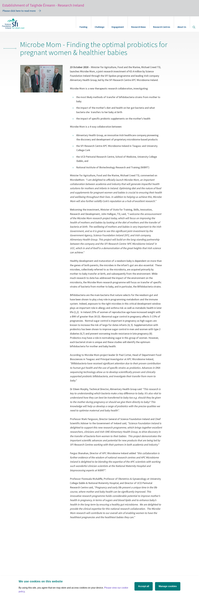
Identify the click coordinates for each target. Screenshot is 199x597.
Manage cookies (168, 586)
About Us (181, 27)
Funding (83, 27)
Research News (138, 27)
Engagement (118, 27)
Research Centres (161, 27)
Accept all (143, 586)
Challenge (99, 27)
